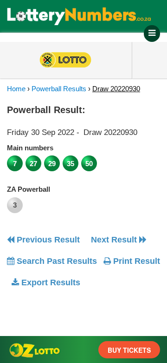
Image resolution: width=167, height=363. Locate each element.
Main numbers (30, 148)
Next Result (115, 239)
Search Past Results (55, 261)
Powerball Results (59, 89)
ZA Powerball (28, 189)
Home (16, 89)
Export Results (49, 282)
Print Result (135, 261)
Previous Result (47, 239)
